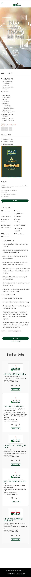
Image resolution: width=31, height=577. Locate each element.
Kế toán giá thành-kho (15, 374)
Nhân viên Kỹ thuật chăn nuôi (13, 520)
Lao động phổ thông (14, 406)
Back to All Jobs (8, 139)
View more (15, 389)
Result (4, 202)
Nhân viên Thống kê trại (15, 331)
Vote (15, 200)
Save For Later (11, 124)
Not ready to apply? (16, 341)
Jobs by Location (8, 141)
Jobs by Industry (8, 144)
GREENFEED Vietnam (19, 573)
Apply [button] (15, 338)
